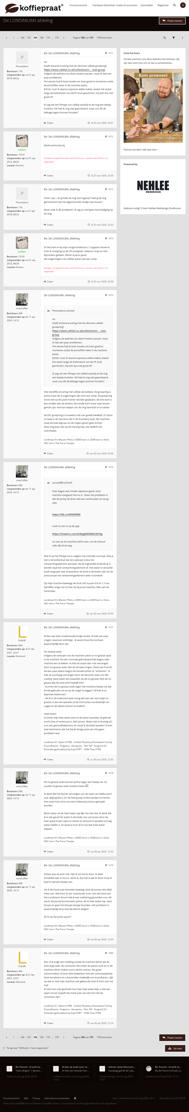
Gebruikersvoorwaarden (57, 1098)
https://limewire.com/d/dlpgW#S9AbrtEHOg (77, 533)
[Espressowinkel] (153, 141)
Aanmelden (147, 5)
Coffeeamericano (62, 1076)
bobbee (22, 149)
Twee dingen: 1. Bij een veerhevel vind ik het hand (29, 1070)
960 (20, 645)
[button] (6, 37)
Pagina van (83, 37)
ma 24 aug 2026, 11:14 (166, 1076)
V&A (26, 1098)
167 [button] (29, 37)
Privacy (36, 1098)
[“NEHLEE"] (153, 204)
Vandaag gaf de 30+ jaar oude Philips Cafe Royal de (122, 1070)
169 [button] (42, 37)
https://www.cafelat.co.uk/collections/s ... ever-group (74, 69)
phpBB (19, 1103)
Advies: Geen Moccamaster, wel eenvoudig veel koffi (122, 1067)
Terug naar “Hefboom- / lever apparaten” (27, 1048)
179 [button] (57, 37)
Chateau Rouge (107, 1076)
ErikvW (21, 640)
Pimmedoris (22, 66)
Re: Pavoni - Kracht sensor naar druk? (29, 1067)
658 (20, 313)
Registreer (163, 5)
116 (20, 71)
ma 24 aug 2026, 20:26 (25, 1076)
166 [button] (22, 37)
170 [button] (48, 37)
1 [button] (13, 37)
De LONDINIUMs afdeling (28, 20)
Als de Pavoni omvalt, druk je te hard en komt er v (169, 1070)
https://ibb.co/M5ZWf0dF (66, 514)
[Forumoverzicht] (34, 8)
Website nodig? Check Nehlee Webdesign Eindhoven (152, 208)
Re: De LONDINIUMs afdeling (62, 53)
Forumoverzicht (11, 1098)
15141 (21, 154)
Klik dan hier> (150, 149)
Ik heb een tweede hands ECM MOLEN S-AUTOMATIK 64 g (76, 1070)
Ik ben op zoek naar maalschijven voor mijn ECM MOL (76, 1067)
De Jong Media (109, 1103)
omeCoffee (22, 308)
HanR (9, 1076)
